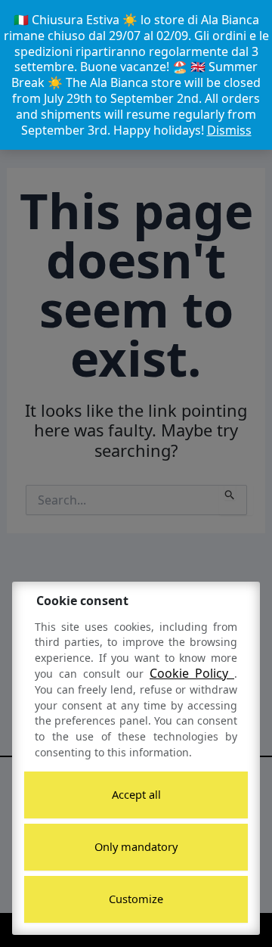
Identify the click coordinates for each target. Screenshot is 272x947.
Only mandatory (136, 846)
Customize (136, 898)
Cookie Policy (192, 673)
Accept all (136, 794)
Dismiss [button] (229, 130)
